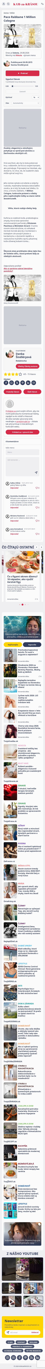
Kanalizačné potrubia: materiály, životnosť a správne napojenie (28, 1111)
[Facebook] (19, 1357)
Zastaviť (23, 92)
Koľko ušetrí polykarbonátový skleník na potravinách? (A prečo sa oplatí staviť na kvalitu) (29, 1011)
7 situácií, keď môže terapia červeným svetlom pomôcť (27, 790)
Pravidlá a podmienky (22, 1346)
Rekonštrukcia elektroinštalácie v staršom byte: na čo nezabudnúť (27, 1074)
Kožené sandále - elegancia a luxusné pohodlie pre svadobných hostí (29, 769)
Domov (6, 13)
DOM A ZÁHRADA (26, 1003)
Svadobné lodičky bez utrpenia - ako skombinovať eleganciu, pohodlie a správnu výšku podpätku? (29, 753)
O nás (10, 1342)
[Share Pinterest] (22, 382)
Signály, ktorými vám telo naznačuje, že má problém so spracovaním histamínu (29, 809)
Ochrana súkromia (13, 1351)
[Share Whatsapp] (11, 382)
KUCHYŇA (22, 1146)
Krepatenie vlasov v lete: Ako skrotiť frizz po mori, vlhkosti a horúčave (29, 713)
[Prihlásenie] (4, 4)
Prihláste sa (11, 411)
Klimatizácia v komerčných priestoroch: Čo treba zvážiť (29, 1091)
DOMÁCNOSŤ (24, 1026)
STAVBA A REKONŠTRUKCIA (26, 1067)
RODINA (22, 843)
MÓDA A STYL (24, 865)
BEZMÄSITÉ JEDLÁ (26, 1163)
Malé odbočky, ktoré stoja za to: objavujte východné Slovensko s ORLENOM (28, 952)
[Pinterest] (25, 1357)
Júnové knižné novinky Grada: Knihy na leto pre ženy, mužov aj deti (29, 1209)
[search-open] (8, 4)
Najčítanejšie (13, 645)
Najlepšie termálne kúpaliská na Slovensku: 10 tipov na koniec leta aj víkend (29, 683)
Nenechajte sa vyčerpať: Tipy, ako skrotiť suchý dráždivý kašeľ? (29, 911)
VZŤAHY (21, 825)
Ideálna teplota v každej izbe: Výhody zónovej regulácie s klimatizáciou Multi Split (29, 1130)
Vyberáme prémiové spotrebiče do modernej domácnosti (29, 1151)
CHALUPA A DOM (25, 1106)
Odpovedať (14, 488)
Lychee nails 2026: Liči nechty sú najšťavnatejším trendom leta (28, 699)
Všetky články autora (27, 366)
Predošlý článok (12, 392)
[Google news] (31, 1357)
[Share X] (17, 382)
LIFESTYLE (22, 963)
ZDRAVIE (22, 785)
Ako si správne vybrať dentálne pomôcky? (18, 269)
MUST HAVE (23, 763)
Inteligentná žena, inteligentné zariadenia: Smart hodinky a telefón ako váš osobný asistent (29, 930)
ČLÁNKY (21, 905)
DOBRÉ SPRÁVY (25, 945)
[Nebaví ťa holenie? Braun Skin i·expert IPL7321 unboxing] (11, 1301)
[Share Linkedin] (28, 382)
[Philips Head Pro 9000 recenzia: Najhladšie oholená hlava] (33, 1288)
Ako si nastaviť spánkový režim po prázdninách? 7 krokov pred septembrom (29, 848)
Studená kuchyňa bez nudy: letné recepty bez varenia (28, 1169)
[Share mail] (33, 382)
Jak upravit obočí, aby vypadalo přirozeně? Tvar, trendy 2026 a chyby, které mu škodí (28, 890)
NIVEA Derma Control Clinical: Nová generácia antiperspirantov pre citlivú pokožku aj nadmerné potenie (29, 971)
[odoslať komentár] (36, 472)
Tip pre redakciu (33, 1351)
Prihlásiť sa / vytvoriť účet (22, 432)
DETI (20, 985)
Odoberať (35, 1332)
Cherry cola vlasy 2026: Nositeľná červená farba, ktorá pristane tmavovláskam (29, 729)
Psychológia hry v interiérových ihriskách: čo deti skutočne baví (29, 991)
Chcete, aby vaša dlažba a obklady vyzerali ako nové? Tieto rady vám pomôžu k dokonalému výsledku (29, 1033)
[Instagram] (7, 1357)
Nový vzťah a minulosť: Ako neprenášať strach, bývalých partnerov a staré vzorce (29, 832)
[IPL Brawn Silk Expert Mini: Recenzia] (33, 1301)
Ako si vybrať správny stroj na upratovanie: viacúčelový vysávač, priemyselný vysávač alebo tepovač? (28, 1051)
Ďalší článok (32, 392)
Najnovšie (32, 645)
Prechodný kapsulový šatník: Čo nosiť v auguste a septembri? (28, 652)
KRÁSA (12, 13)
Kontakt (21, 1342)
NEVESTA (22, 745)
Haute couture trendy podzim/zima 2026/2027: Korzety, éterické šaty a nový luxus (29, 872)
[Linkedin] (37, 1357)
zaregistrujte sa (23, 421)
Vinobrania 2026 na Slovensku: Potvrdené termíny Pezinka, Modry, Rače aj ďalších (29, 668)
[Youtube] (13, 1357)
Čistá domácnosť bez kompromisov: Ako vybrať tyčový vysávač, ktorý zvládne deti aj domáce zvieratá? (28, 1193)
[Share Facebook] (6, 382)
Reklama (33, 1342)
